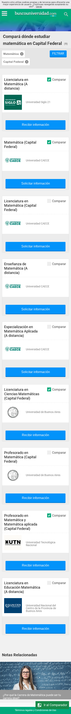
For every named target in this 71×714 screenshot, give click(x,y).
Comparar (59, 79)
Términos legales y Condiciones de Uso (35, 710)
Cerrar (39, 6)
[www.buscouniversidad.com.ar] (35, 16)
